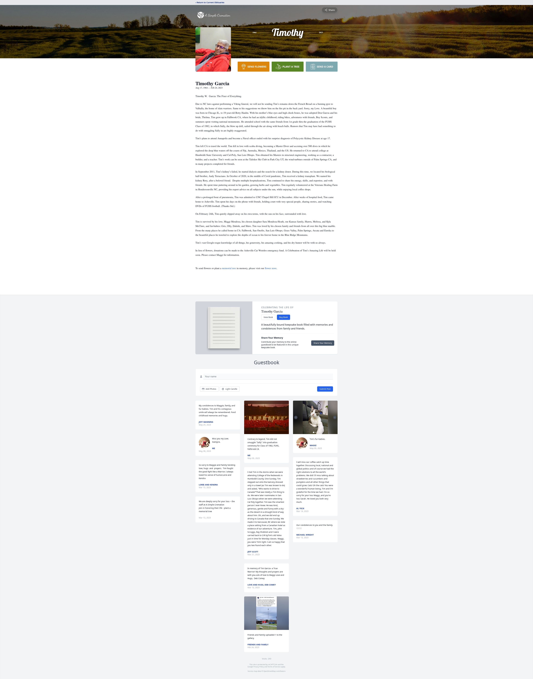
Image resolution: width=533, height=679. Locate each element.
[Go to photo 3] (316, 432)
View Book (268, 317)
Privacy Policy (258, 667)
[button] (266, 417)
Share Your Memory (323, 343)
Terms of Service (274, 667)
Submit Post (325, 389)
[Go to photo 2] (315, 432)
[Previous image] (295, 417)
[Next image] (334, 417)
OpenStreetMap (269, 671)
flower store (270, 268)
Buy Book (283, 317)
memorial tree (229, 268)
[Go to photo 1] (313, 432)
